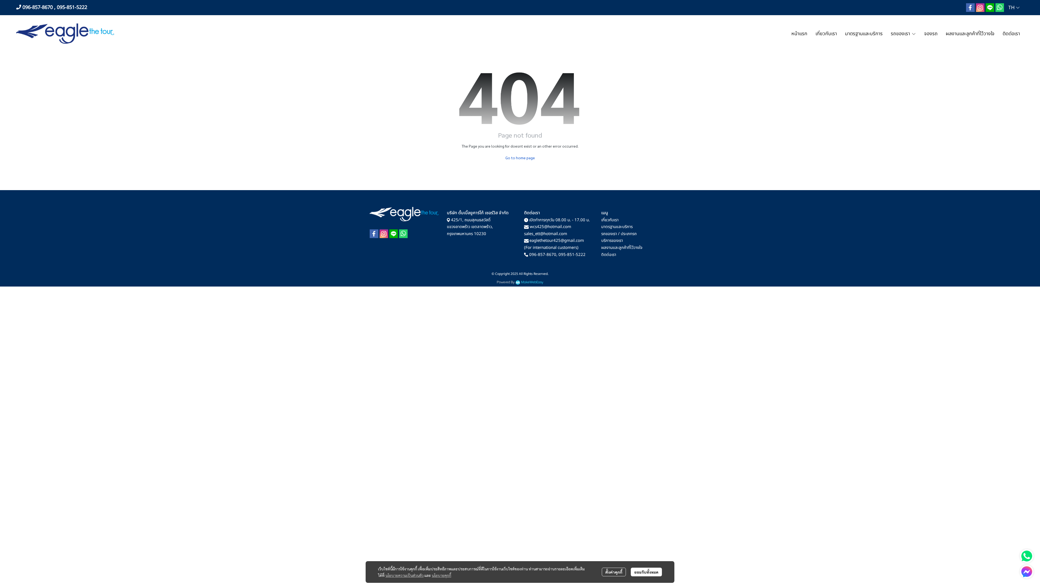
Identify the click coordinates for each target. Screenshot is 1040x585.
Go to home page (520, 157)
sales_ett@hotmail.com (545, 234)
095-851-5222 (572, 255)
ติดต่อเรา (608, 255)
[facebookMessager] (1026, 571)
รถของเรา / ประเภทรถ (619, 234)
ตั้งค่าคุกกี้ (613, 572)
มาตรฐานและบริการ (617, 227)
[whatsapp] (999, 7)
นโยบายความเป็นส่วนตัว (404, 575)
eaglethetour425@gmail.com (556, 241)
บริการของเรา (612, 241)
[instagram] (980, 7)
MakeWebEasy (532, 282)
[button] (1014, 8)
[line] (990, 7)
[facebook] (970, 7)
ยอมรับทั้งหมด (646, 572)
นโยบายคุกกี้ (441, 575)
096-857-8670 (542, 255)
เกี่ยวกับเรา (610, 220)
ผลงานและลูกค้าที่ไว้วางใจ (621, 248)
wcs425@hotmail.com (550, 227)
